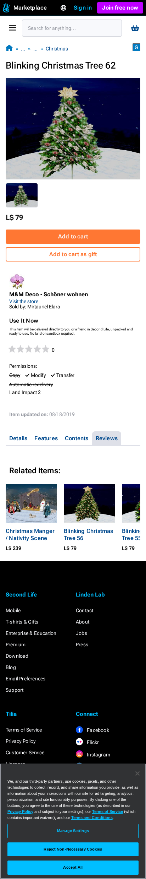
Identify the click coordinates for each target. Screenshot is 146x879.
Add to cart (73, 236)
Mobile (13, 610)
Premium (16, 644)
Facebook (97, 730)
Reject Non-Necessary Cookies (73, 849)
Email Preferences (25, 678)
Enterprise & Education (31, 633)
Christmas (57, 49)
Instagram (98, 754)
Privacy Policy (20, 741)
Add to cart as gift (73, 254)
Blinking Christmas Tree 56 (88, 534)
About (82, 622)
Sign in (83, 7)
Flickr (92, 742)
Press (82, 644)
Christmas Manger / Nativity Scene (30, 534)
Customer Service (25, 752)
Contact (84, 610)
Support (14, 690)
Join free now (120, 7)
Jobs (81, 633)
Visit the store (23, 301)
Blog (11, 667)
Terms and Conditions (92, 817)
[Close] (137, 773)
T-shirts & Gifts (22, 622)
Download (17, 656)
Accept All (73, 867)
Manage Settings (73, 831)
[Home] (9, 48)
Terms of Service (24, 730)
